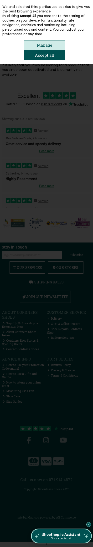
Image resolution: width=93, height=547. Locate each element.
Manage (44, 45)
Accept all (44, 55)
